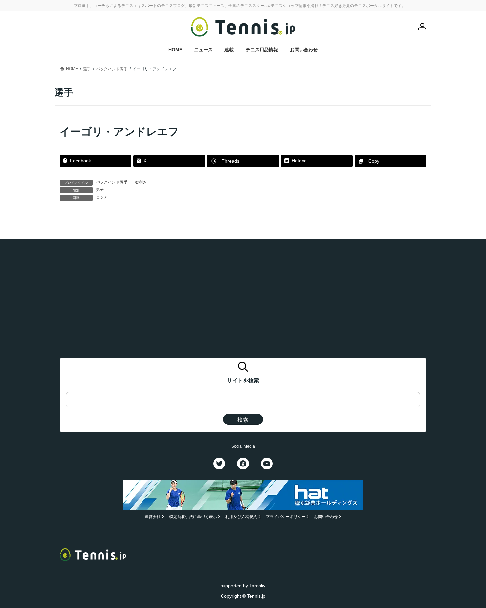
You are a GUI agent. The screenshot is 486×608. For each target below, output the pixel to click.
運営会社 (153, 516)
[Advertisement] (243, 301)
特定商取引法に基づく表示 (193, 516)
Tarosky (257, 585)
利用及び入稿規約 (241, 516)
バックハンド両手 (112, 182)
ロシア (102, 197)
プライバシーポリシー (285, 516)
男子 (100, 189)
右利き (141, 182)
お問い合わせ (326, 516)
